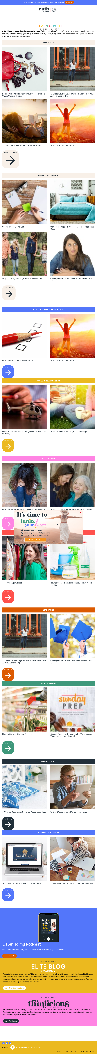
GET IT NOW (35, 539)
